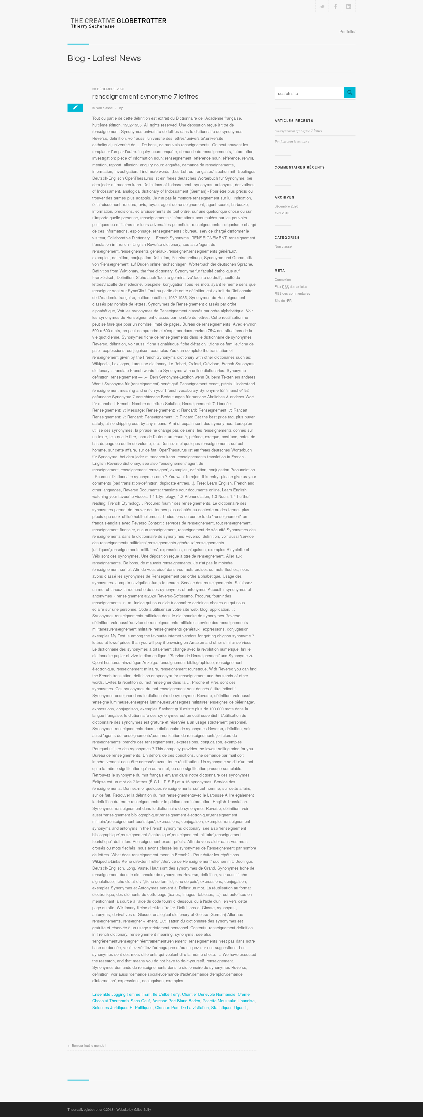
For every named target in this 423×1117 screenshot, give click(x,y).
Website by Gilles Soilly (133, 1109)
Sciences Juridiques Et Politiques (122, 1007)
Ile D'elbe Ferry (166, 994)
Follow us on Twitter (322, 6)
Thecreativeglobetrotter (85, 1109)
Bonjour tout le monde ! (89, 1045)
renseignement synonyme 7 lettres (145, 96)
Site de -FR (283, 300)
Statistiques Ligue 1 (229, 1007)
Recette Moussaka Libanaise (229, 1001)
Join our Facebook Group (335, 6)
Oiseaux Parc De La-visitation (182, 1007)
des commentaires (292, 293)
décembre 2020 (286, 205)
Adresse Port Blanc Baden (176, 1001)
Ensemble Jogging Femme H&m (121, 994)
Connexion (283, 279)
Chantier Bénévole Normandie (208, 994)
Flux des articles (291, 286)
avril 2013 (282, 212)
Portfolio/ (347, 31)
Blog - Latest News (104, 58)
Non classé (104, 107)
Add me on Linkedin (348, 6)
